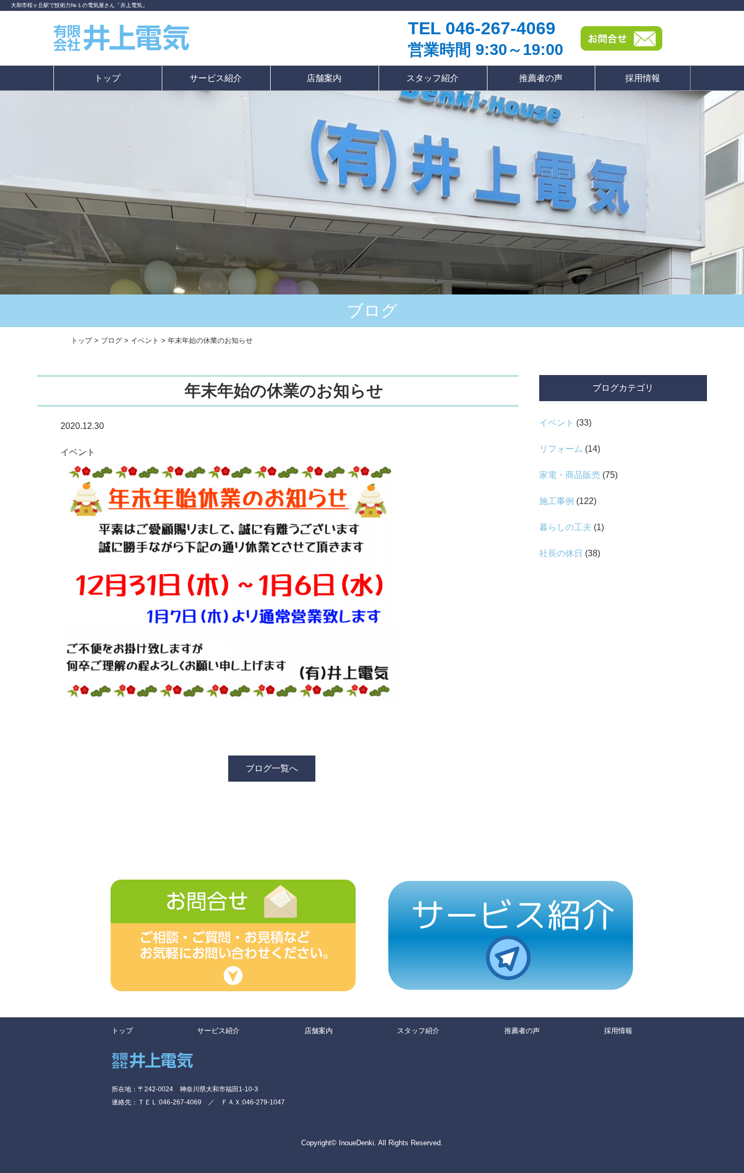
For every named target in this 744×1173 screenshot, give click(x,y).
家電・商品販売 (569, 475)
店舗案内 (324, 78)
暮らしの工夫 (565, 527)
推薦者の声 (541, 78)
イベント (556, 422)
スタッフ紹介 (432, 78)
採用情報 (642, 78)
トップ (107, 78)
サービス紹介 (216, 78)
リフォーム (561, 448)
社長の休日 (561, 553)
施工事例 (556, 501)
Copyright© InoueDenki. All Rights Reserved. (372, 1143)
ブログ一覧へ (272, 768)
